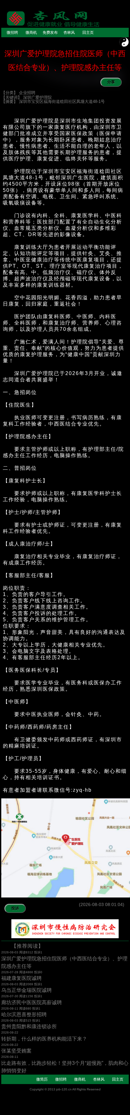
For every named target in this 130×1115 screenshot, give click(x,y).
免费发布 (50, 32)
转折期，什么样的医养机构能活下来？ (44, 1038)
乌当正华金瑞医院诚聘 (26, 990)
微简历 (42, 1079)
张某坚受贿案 (16, 1050)
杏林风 (69, 32)
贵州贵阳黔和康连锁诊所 (29, 1026)
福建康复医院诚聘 (21, 978)
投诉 (15, 908)
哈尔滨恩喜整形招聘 (24, 1014)
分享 (111, 82)
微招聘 (12, 32)
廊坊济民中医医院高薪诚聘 (31, 1002)
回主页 (88, 32)
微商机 (31, 32)
